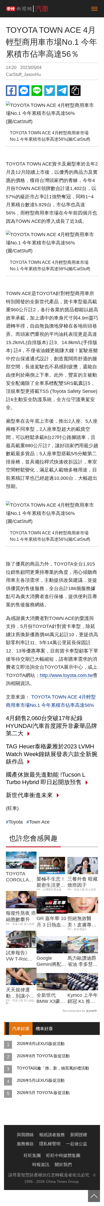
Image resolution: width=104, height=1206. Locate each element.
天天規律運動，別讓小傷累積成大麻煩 (20, 993)
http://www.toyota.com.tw (66, 675)
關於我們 (63, 1164)
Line (36, 90)
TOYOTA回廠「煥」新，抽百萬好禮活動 (53, 1068)
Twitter (49, 90)
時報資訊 (40, 1164)
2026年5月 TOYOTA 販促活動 (43, 1092)
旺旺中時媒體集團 (63, 1155)
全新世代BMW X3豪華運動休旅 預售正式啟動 (52, 999)
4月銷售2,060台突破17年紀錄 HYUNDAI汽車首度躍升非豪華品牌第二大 (51, 726)
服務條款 (25, 1144)
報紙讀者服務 (52, 1134)
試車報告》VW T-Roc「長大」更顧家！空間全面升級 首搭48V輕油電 (20, 956)
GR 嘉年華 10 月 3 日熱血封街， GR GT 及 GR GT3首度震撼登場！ (51, 922)
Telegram (62, 90)
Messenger (24, 90)
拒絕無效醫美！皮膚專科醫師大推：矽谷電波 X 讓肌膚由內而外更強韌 (82, 922)
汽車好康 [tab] (20, 1028)
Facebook (11, 90)
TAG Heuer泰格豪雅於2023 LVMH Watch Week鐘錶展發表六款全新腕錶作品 (51, 754)
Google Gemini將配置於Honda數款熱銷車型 (51, 961)
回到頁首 (94, 1196)
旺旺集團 (32, 1155)
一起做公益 (76, 1144)
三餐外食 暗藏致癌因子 (82, 882)
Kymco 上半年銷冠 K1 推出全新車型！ (82, 999)
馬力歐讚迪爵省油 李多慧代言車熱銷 (82, 961)
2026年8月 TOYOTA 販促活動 (43, 1056)
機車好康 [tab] (44, 1028)
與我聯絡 (25, 1134)
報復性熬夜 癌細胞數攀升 (21, 916)
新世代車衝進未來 (29, 795)
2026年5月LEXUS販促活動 (41, 1080)
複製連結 (75, 90)
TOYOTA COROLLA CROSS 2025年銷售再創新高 (20, 877)
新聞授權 (78, 1134)
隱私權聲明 (50, 1144)
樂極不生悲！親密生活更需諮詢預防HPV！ (51, 882)
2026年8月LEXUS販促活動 (41, 1043)
